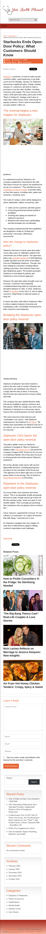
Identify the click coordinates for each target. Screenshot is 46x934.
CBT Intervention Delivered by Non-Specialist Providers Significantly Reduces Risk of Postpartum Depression (23, 808)
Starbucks (7, 77)
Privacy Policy (29, 931)
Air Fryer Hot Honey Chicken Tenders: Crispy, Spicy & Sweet (23, 685)
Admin (8, 60)
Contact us (39, 931)
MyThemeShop (14, 932)
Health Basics (12, 35)
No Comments (25, 62)
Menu (5, 26)
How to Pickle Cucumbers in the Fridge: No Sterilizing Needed (21, 582)
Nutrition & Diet (15, 909)
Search (9, 778)
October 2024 (14, 879)
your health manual (10, 929)
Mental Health (14, 905)
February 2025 (14, 866)
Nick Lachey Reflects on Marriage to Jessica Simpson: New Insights (22, 652)
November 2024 (15, 876)
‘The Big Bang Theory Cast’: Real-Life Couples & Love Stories (21, 617)
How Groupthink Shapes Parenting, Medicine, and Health (23, 833)
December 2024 (15, 872)
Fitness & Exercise (16, 899)
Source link (7, 538)
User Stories (14, 912)
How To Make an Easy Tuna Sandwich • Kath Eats (24, 800)
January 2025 (14, 869)
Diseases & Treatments (18, 895)
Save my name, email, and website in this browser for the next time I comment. (21, 758)
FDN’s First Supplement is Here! (22, 828)
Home (5, 35)
